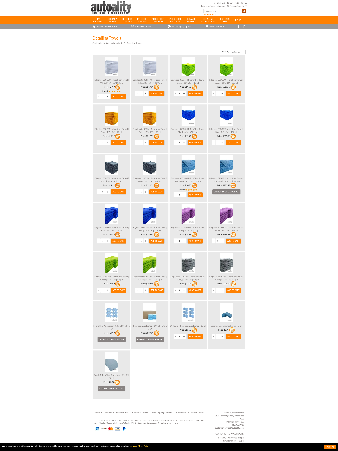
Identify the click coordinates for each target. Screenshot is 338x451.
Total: (238, 6)
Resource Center (216, 26)
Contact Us (181, 412)
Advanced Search (210, 14)
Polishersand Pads (175, 20)
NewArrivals (98, 20)
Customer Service (143, 26)
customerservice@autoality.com (229, 427)
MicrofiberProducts (158, 20)
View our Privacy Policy (139, 446)
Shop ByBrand (112, 20)
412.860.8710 (240, 2)
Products (108, 412)
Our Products (98, 43)
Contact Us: (219, 2)
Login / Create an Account (214, 6)
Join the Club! (122, 412)
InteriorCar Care (142, 20)
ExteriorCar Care (127, 20)
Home (97, 412)
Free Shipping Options (182, 26)
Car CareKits (225, 20)
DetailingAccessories (208, 20)
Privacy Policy (197, 412)
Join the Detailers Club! (106, 26)
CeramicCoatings (191, 20)
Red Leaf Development (169, 423)
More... (238, 20)
